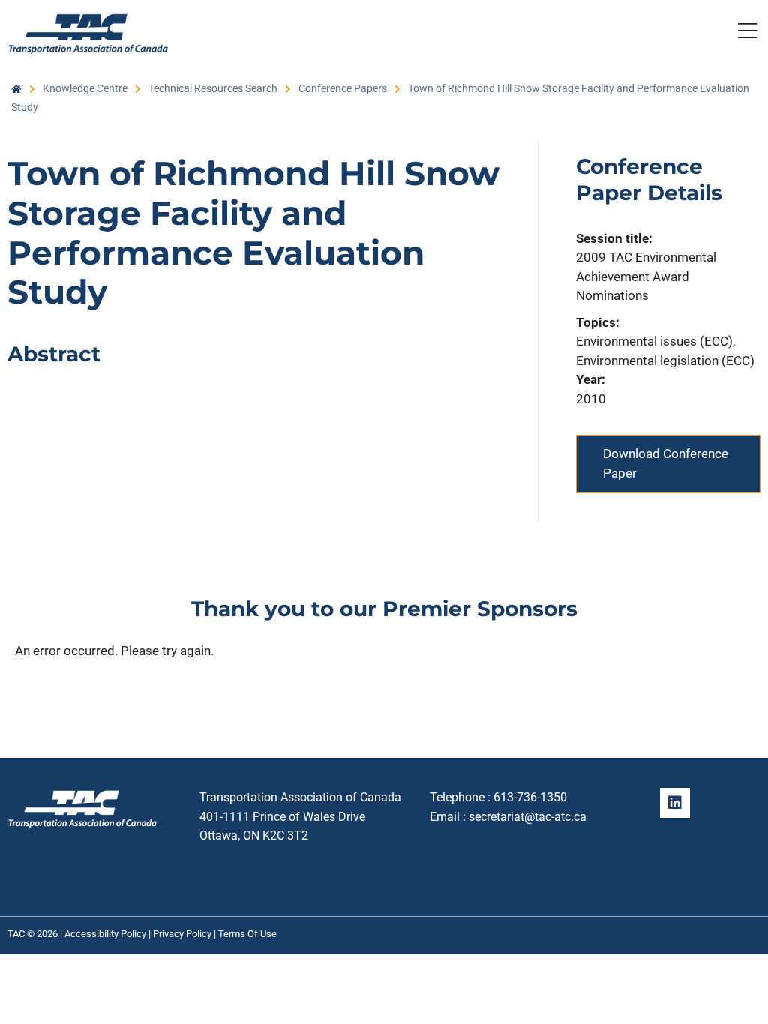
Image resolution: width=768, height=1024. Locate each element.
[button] (747, 33)
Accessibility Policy (105, 933)
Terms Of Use (247, 933)
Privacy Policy (182, 933)
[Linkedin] (675, 803)
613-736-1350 (530, 797)
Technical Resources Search (213, 88)
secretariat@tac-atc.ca (527, 817)
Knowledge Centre (85, 88)
